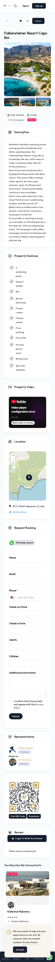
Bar (18, 291)
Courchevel (17, 921)
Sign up (39, 5)
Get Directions (20, 512)
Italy (13, 115)
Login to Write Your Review (28, 838)
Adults (13, 639)
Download (34, 816)
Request (38, 21)
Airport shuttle (20, 283)
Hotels (33, 115)
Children (14, 656)
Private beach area (20, 348)
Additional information (22, 672)
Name (12, 557)
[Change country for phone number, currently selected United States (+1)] (12, 597)
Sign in (26, 5)
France (27, 921)
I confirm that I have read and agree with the (29, 704)
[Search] (15, 6)
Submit (15, 716)
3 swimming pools (21, 271)
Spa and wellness (20, 367)
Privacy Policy (29, 942)
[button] (8, 69)
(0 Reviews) (18, 120)
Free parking (20, 330)
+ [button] (13, 455)
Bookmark (21, 21)
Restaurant (22, 358)
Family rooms (19, 310)
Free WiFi (21, 337)
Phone (13, 590)
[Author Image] (11, 905)
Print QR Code (18, 816)
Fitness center (19, 320)
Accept (20, 949)
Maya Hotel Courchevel (22, 911)
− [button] (13, 460)
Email (12, 574)
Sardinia (20, 115)
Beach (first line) (21, 300)
